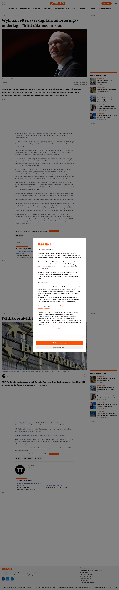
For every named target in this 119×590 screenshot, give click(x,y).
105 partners (62, 329)
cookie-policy (62, 306)
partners (40, 268)
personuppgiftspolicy (44, 308)
